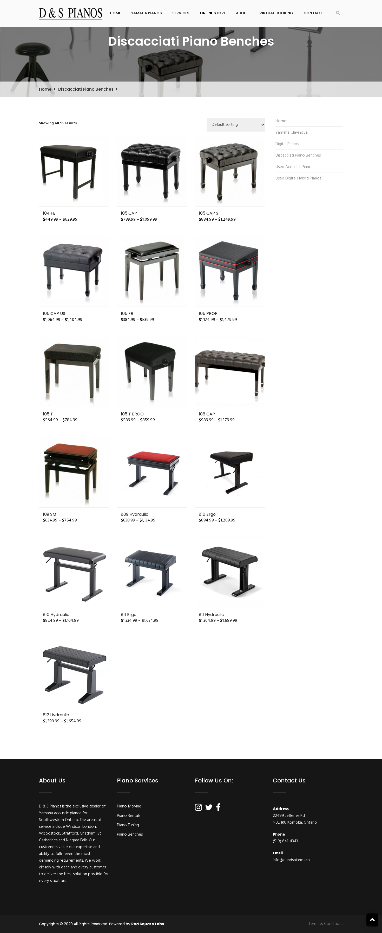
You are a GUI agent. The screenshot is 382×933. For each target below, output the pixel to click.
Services (180, 13)
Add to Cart (74, 171)
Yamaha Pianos (146, 13)
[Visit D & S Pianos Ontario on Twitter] (209, 809)
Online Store (213, 13)
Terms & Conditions (326, 923)
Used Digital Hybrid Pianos (298, 178)
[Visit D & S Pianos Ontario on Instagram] (198, 809)
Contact (313, 13)
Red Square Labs (147, 923)
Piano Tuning (128, 825)
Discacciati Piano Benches (86, 89)
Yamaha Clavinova (291, 132)
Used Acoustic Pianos (294, 167)
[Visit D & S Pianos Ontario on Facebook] (218, 809)
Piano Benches (130, 834)
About (242, 13)
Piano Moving (129, 806)
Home (115, 13)
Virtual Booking (276, 13)
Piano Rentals (128, 815)
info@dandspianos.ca (291, 860)
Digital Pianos (287, 144)
